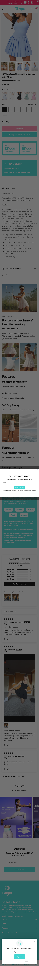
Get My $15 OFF (19, 487)
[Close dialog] (37, 470)
